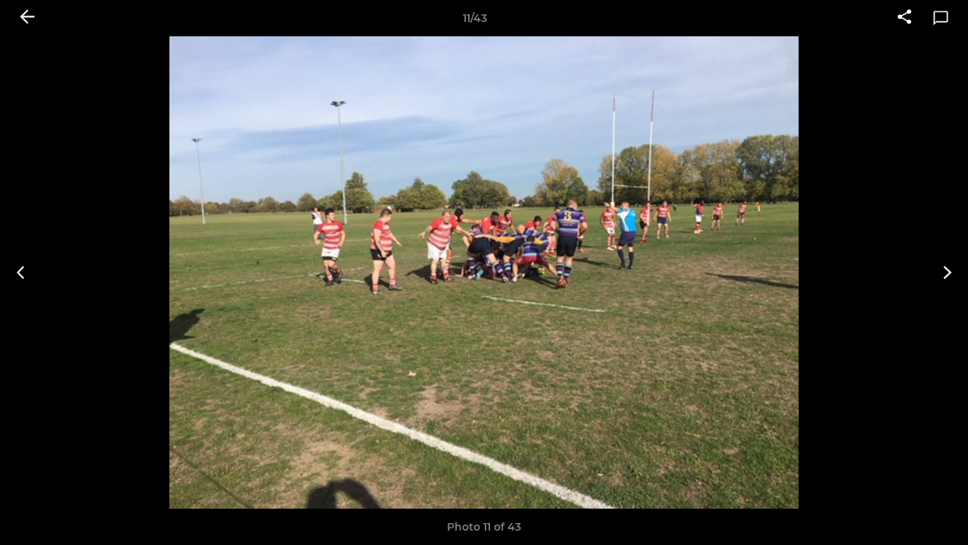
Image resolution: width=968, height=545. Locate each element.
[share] (904, 18)
